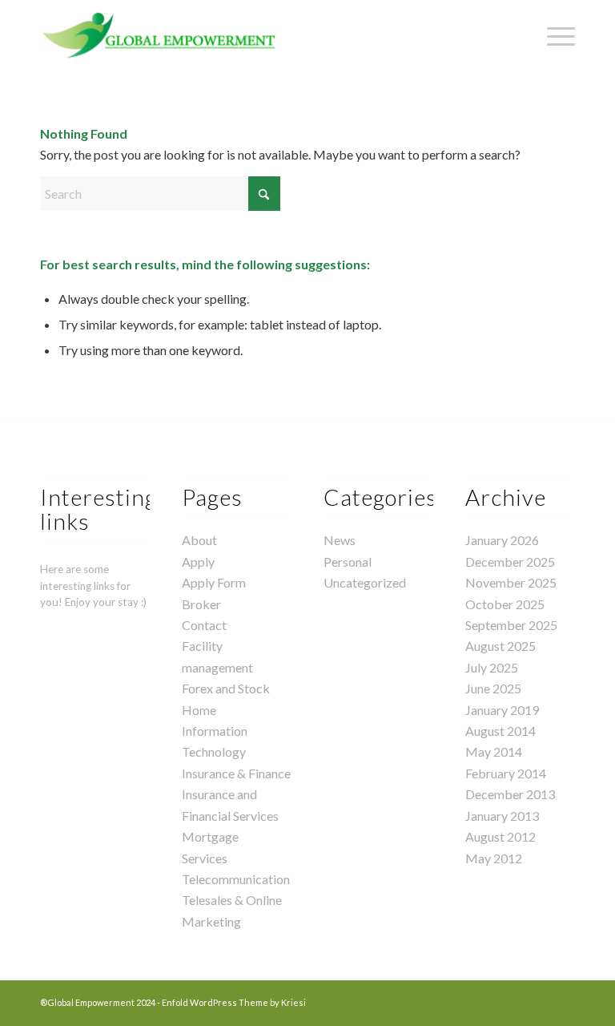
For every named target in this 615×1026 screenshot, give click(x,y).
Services (204, 858)
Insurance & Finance (236, 773)
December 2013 (510, 794)
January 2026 (502, 539)
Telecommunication (236, 879)
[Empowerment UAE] (159, 36)
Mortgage (210, 836)
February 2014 (505, 773)
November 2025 (511, 582)
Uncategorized (365, 582)
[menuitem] (553, 36)
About (199, 539)
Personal (348, 561)
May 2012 (493, 858)
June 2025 (493, 688)
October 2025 (505, 604)
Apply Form (214, 582)
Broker (201, 604)
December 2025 (510, 561)
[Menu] (553, 36)
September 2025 (511, 624)
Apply (198, 561)
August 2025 (500, 645)
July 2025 (491, 667)
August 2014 (500, 730)
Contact (204, 624)
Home (199, 709)
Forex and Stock (226, 688)
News (340, 539)
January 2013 (502, 815)
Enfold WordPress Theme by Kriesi (234, 1002)
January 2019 (502, 709)
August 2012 (500, 836)
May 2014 (493, 751)
